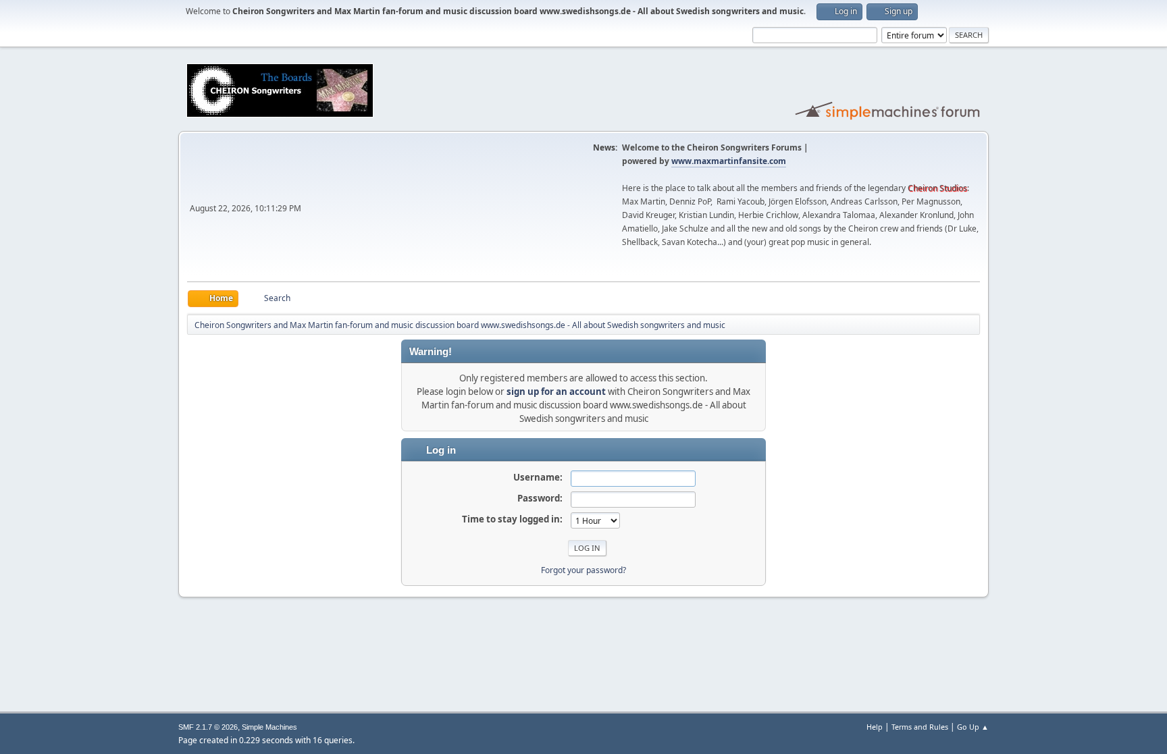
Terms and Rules (919, 727)
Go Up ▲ (973, 727)
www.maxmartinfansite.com (728, 161)
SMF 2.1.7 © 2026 (208, 727)
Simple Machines (269, 727)
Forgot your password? (583, 570)
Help (874, 727)
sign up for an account (556, 391)
